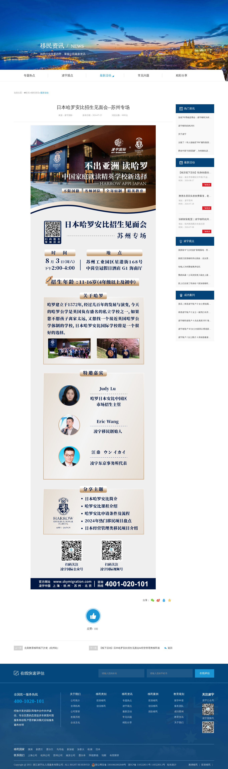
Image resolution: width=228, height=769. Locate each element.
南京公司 (70, 755)
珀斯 (104, 755)
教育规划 (179, 694)
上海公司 (32, 755)
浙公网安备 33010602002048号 (110, 764)
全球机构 (75, 706)
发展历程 (75, 717)
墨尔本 (82, 755)
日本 (98, 749)
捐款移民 (153, 711)
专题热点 (127, 700)
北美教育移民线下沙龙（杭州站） (41, 648)
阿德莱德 (93, 755)
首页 (28, 93)
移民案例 (153, 694)
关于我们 (75, 694)
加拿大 (80, 749)
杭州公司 (45, 755)
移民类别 (101, 694)
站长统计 (171, 764)
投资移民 (101, 700)
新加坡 (70, 749)
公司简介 (75, 700)
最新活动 (44, 93)
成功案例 (179, 711)
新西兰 (39, 749)
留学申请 (179, 700)
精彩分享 (127, 722)
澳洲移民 (193, 764)
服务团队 (179, 706)
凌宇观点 (127, 706)
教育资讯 (179, 717)
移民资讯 (35, 93)
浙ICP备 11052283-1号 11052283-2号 (146, 764)
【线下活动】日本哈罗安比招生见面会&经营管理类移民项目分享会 (129, 648)
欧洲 (90, 749)
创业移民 (101, 706)
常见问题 (127, 717)
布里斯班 (114, 755)
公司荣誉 (75, 711)
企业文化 (75, 722)
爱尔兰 (49, 749)
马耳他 (60, 749)
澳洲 (30, 749)
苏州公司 (58, 755)
